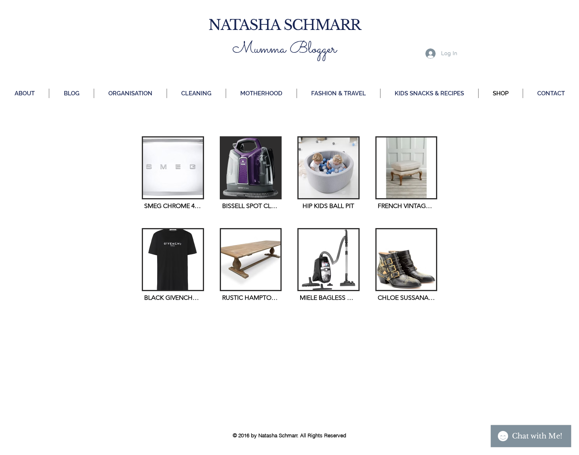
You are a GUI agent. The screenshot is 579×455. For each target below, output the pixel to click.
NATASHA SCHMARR (284, 25)
